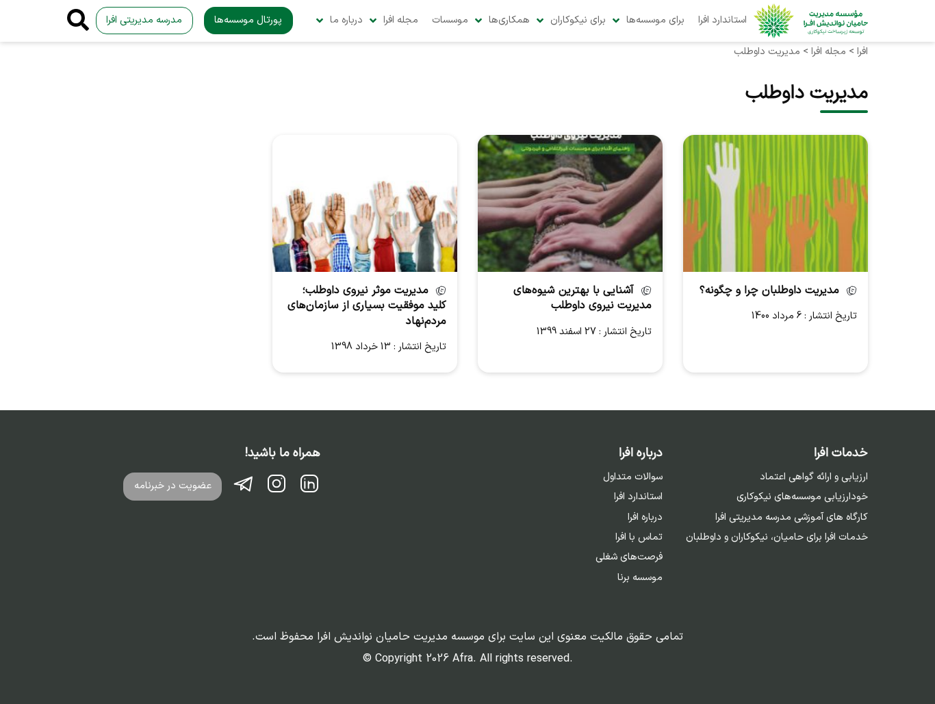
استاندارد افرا (722, 20)
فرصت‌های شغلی (629, 557)
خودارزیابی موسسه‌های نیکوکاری (802, 497)
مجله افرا (400, 20)
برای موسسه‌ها (655, 20)
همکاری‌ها (509, 20)
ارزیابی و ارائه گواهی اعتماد (814, 477)
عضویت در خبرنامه (173, 486)
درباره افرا (645, 518)
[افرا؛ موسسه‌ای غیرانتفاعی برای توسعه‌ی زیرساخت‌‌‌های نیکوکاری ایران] (811, 21)
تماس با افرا (639, 537)
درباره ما (346, 20)
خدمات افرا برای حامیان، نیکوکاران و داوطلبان (777, 537)
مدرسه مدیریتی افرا (144, 20)
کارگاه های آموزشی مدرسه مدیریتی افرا (791, 518)
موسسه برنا (640, 578)
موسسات (450, 20)
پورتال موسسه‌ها (248, 20)
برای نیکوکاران (578, 20)
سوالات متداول (633, 477)
